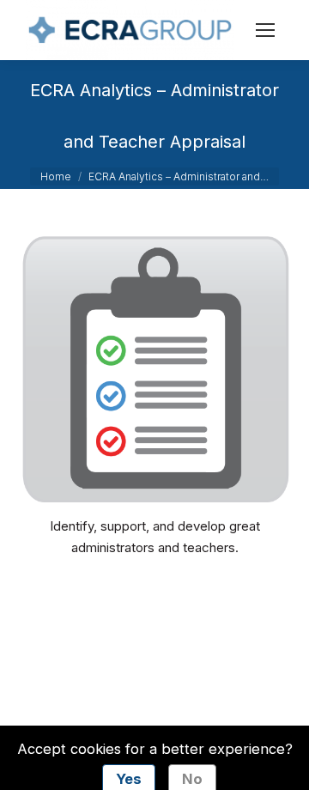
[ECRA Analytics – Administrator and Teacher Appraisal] (154, 369)
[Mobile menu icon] (265, 30)
